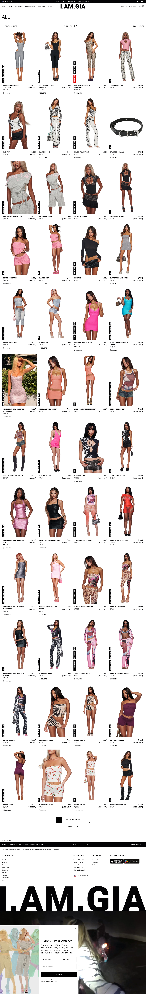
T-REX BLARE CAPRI (117, 607)
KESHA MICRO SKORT (118, 804)
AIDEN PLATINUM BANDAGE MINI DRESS (13, 410)
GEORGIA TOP (79, 475)
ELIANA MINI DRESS (117, 475)
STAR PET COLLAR (117, 152)
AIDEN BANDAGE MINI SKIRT (85, 409)
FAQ (3, 880)
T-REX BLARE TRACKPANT (119, 673)
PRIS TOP (77, 278)
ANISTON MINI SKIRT (117, 216)
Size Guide (5, 867)
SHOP (4, 6)
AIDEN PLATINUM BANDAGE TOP (13, 541)
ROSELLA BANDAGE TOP (48, 409)
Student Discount (79, 870)
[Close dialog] (75, 928)
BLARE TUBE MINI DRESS (119, 278)
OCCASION (41, 6)
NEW (10, 6)
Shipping (5, 870)
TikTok (94, 865)
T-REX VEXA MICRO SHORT (13, 475)
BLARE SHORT (44, 278)
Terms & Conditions (79, 860)
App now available (118, 856)
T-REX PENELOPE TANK (118, 409)
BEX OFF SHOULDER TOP (12, 216)
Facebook (95, 860)
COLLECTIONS (30, 6)
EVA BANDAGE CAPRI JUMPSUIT (11, 86)
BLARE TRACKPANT (81, 152)
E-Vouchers (5, 877)
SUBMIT (59, 975)
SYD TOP (6, 152)
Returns (4, 872)
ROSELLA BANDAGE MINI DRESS (83, 343)
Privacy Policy (78, 862)
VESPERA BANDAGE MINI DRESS (48, 608)
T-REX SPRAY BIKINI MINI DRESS (119, 541)
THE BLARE (18, 6)
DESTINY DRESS (45, 475)
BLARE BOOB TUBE (10, 278)
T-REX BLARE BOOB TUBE (83, 607)
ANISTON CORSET (81, 216)
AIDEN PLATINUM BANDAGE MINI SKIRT (13, 674)
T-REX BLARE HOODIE (82, 673)
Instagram (95, 862)
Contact (4, 865)
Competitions (77, 865)
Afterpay (4, 875)
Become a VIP (78, 867)
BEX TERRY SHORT (46, 216)
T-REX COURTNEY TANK (83, 540)
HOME (4, 840)
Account (140, 1)
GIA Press (5, 860)
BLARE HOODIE (44, 152)
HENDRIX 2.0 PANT (117, 85)
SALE (50, 6)
